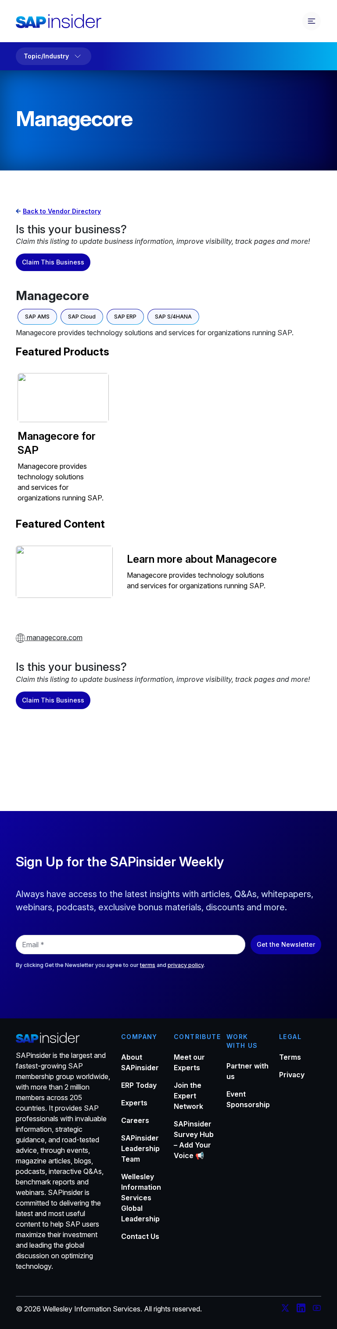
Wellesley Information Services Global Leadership (141, 1197)
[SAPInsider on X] (285, 1309)
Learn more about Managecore (202, 559)
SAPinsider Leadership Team (140, 1148)
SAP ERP (125, 316)
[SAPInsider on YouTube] (316, 1309)
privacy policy (186, 965)
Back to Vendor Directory (62, 211)
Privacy (292, 1074)
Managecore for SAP (57, 443)
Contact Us (140, 1236)
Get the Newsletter (286, 944)
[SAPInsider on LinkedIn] (301, 1309)
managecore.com (53, 637)
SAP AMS (37, 316)
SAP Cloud (82, 316)
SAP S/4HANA (173, 316)
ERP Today (139, 1085)
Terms (290, 1057)
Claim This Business (53, 262)
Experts (134, 1102)
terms (147, 965)
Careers (135, 1120)
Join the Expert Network (188, 1096)
